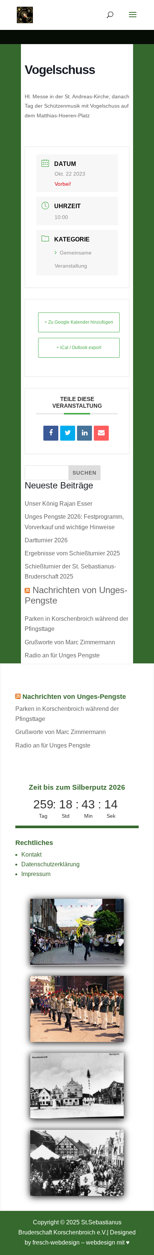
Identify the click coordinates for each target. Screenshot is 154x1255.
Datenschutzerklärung (50, 864)
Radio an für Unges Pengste (62, 655)
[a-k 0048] (77, 1117)
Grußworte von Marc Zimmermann (70, 642)
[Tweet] (67, 433)
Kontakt (31, 854)
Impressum (35, 874)
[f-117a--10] (77, 1194)
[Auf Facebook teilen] (50, 433)
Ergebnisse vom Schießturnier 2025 (72, 553)
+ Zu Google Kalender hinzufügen (78, 322)
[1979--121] (77, 1040)
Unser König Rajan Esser (58, 503)
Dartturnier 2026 (46, 540)
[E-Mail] (101, 433)
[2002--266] (77, 963)
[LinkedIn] (84, 433)
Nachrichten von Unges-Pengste (74, 696)
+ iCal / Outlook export (78, 347)
